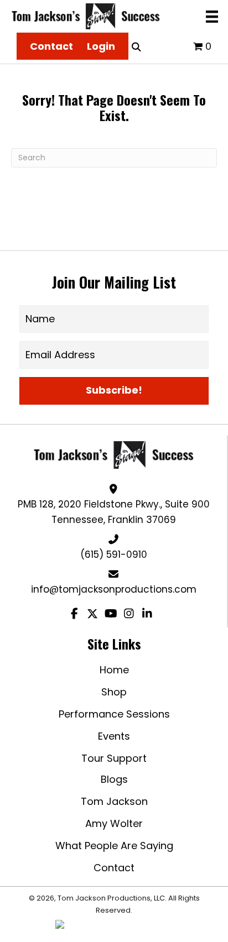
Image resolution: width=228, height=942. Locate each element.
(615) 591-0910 (113, 554)
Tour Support (114, 758)
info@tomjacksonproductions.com (113, 589)
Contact (114, 868)
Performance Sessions (114, 714)
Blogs (114, 779)
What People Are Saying (114, 845)
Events (114, 736)
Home (114, 670)
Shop (114, 692)
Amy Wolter (114, 823)
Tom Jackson (114, 801)
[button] (114, 391)
